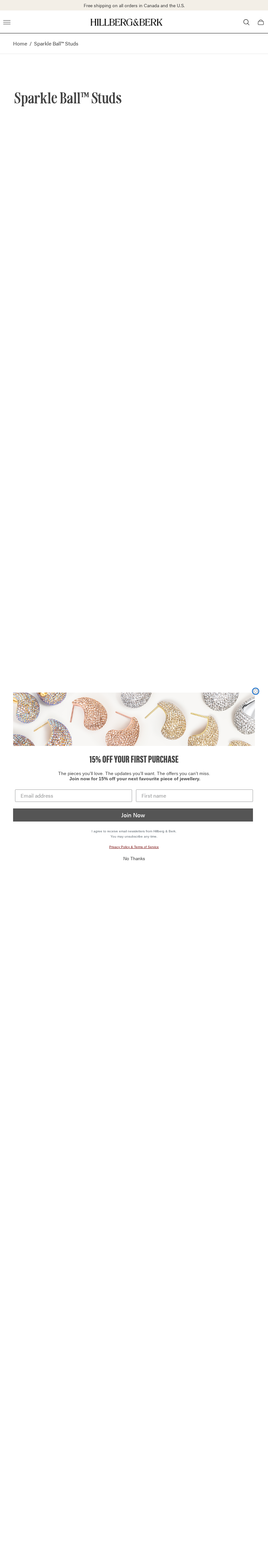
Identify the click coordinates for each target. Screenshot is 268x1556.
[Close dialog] (255, 691)
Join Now (133, 815)
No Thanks (134, 858)
